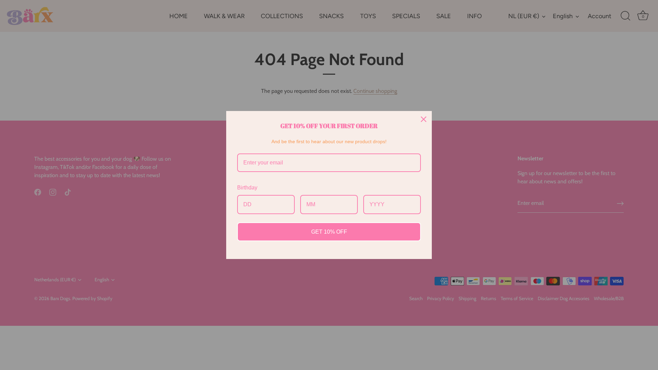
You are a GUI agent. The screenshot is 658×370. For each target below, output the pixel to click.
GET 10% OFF (329, 232)
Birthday (247, 187)
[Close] (423, 119)
